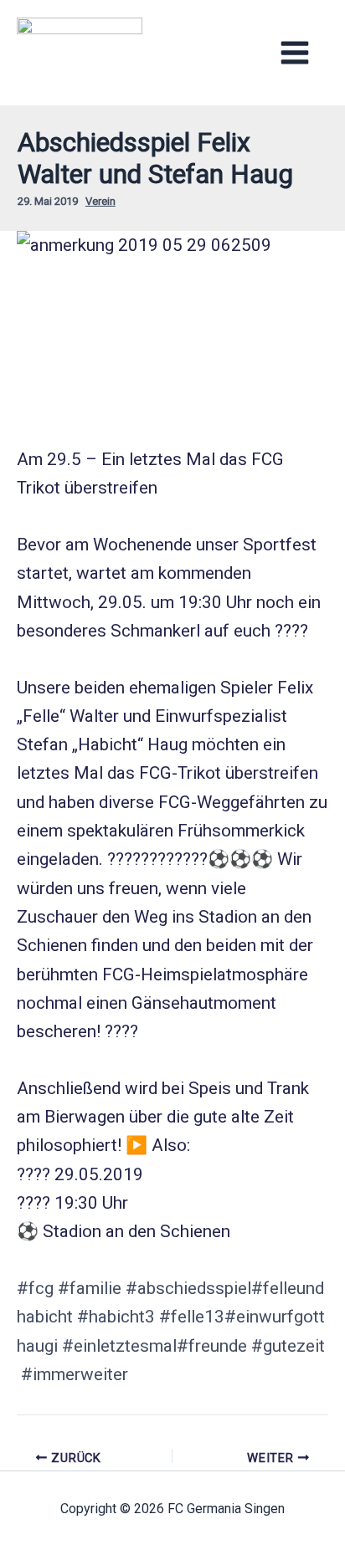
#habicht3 (116, 1317)
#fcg (35, 1288)
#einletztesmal (119, 1346)
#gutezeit (288, 1346)
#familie (89, 1288)
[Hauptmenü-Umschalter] (295, 52)
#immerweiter (74, 1374)
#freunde (212, 1346)
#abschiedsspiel (188, 1288)
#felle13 (191, 1317)
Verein (100, 201)
